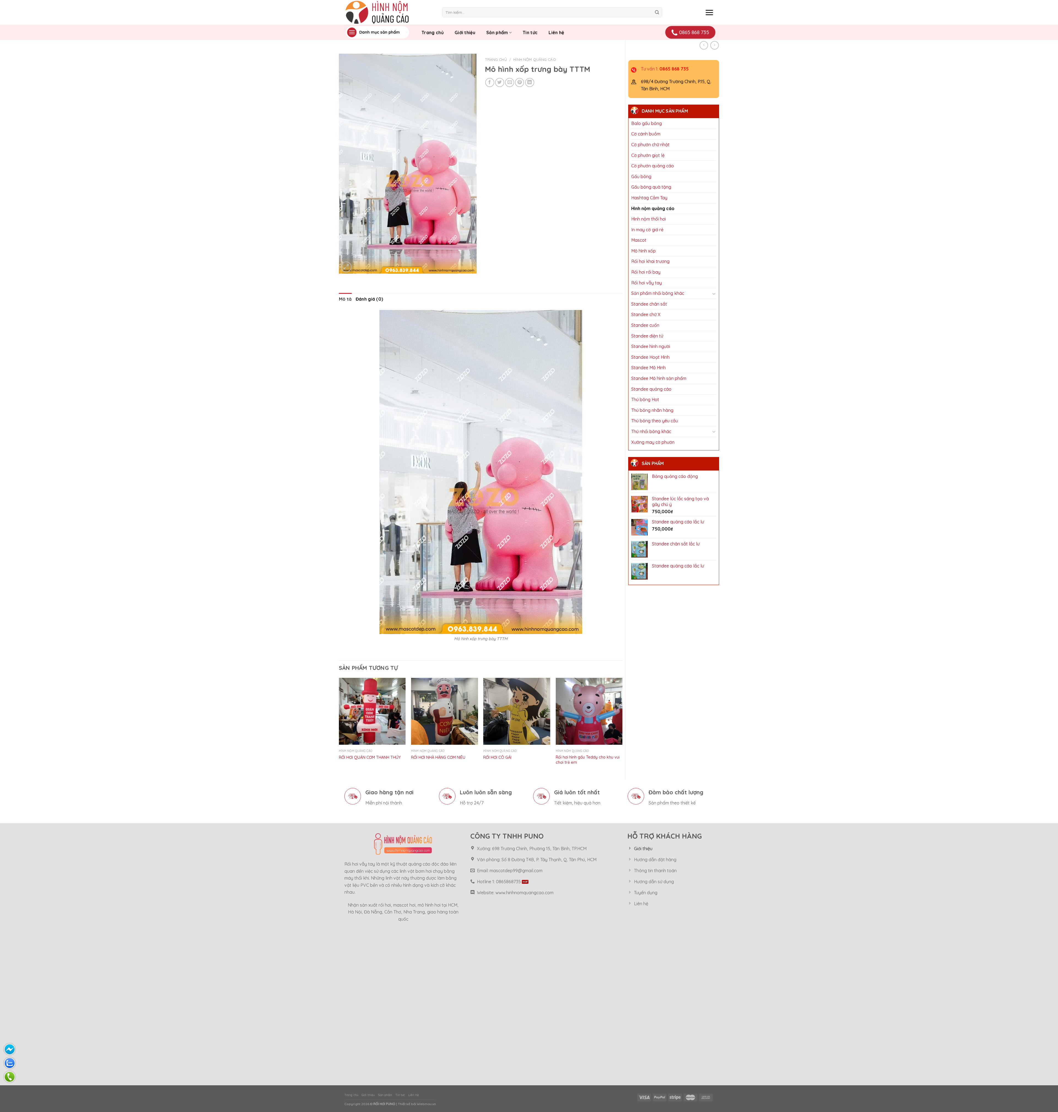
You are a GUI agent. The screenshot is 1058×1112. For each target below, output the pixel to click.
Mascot (638, 240)
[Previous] (339, 726)
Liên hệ (556, 32)
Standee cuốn (645, 325)
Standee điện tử (647, 336)
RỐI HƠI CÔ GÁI (497, 757)
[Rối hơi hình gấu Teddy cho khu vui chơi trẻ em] (589, 711)
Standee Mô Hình (648, 367)
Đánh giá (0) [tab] (369, 299)
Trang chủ (433, 32)
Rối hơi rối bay (645, 272)
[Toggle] (714, 294)
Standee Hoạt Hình (650, 357)
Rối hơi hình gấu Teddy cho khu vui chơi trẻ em (588, 760)
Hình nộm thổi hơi (648, 219)
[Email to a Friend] (509, 82)
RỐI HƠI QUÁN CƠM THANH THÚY (370, 757)
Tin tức (530, 32)
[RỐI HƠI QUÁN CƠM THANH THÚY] (372, 711)
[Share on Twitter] (499, 82)
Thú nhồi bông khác (651, 431)
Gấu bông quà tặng (651, 187)
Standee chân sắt (649, 304)
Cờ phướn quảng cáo (652, 165)
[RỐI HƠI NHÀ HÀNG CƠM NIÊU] (444, 711)
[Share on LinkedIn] (529, 82)
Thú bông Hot (645, 399)
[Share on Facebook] (489, 82)
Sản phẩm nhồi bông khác (657, 293)
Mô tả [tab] (345, 299)
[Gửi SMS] (9, 1049)
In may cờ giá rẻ (647, 229)
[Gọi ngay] (9, 1076)
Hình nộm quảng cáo (652, 208)
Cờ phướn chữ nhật (650, 144)
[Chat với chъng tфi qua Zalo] (9, 1063)
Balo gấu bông (646, 123)
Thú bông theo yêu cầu (654, 420)
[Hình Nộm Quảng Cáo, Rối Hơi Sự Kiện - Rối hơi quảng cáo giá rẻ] (389, 12)
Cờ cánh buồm (645, 134)
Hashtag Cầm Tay (649, 197)
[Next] (622, 726)
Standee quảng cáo (651, 389)
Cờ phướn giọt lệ (648, 155)
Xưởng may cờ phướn (652, 442)
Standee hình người (650, 346)
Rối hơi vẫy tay (646, 283)
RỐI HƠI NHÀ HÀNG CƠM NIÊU (438, 757)
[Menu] (709, 12)
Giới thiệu (465, 32)
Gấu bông (641, 176)
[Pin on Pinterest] (519, 82)
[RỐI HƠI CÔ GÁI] (516, 711)
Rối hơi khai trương (650, 261)
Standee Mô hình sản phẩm (658, 378)
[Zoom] (346, 267)
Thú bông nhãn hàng (652, 410)
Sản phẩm (497, 32)
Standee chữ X (645, 314)
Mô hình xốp (643, 251)
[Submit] (657, 12)
